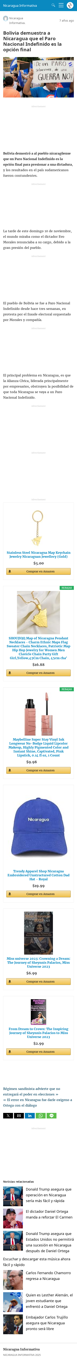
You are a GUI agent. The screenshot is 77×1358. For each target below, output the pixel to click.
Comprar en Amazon (40, 571)
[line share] (51, 1117)
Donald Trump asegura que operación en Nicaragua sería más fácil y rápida (48, 1195)
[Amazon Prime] (45, 761)
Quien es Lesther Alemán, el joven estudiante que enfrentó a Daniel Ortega (49, 1301)
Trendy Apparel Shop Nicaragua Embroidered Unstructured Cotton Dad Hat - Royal (38, 875)
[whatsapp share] (41, 1117)
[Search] (52, 5)
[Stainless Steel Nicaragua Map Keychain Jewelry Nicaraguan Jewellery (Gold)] (38, 527)
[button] (8, 1115)
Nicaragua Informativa (20, 5)
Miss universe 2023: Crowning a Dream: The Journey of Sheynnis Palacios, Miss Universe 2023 (38, 962)
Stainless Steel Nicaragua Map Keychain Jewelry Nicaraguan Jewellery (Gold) (38, 555)
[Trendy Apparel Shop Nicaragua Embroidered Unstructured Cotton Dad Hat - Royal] (38, 827)
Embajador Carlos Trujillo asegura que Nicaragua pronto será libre (47, 1323)
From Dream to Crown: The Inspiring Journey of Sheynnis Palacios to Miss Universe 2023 (38, 1033)
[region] (38, 129)
